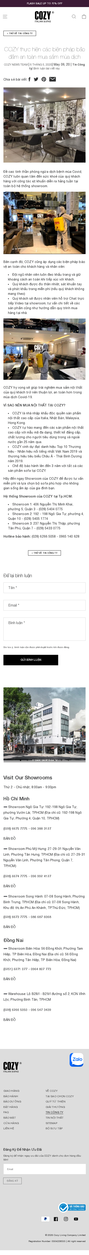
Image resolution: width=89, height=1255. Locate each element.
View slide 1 (20, 760)
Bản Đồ (9, 838)
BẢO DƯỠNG (12, 1101)
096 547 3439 (41, 1010)
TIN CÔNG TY (54, 1112)
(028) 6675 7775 (16, 828)
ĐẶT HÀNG (10, 1107)
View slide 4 (41, 760)
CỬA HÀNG (11, 1123)
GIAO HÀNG (11, 1090)
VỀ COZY (52, 1090)
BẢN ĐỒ (9, 1020)
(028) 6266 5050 (15, 1010)
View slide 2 (27, 760)
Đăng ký (12, 1180)
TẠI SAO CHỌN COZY (60, 1096)
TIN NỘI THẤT (54, 1117)
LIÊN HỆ (8, 1128)
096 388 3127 (41, 828)
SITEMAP (51, 1123)
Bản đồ (9, 927)
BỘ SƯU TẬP (54, 1128)
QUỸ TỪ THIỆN (55, 1101)
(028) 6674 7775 (15, 876)
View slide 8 (68, 760)
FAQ (6, 1112)
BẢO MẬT (9, 1117)
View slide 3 (34, 760)
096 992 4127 (41, 876)
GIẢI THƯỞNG (55, 1107)
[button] (5, 17)
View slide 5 (47, 760)
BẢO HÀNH (10, 1096)
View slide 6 (54, 760)
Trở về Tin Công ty (20, 33)
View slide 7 (61, 760)
